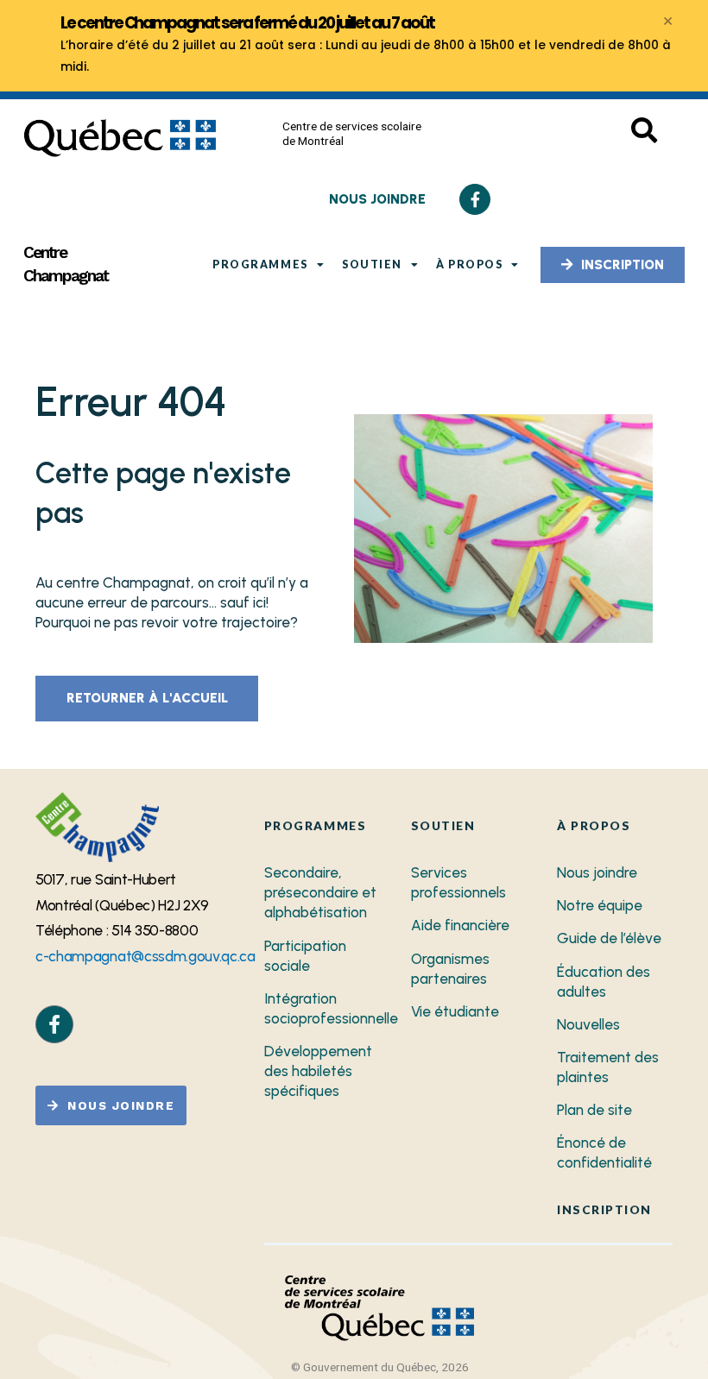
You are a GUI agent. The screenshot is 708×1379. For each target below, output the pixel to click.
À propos (469, 264)
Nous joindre (597, 872)
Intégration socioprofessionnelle (325, 1008)
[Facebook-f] (474, 199)
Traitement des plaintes (608, 1067)
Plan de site (594, 1109)
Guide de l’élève (609, 938)
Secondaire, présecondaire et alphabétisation (320, 892)
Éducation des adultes (603, 981)
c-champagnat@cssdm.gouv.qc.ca (145, 956)
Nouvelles (588, 1024)
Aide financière (460, 925)
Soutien (372, 264)
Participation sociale (305, 955)
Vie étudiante (455, 1011)
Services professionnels (458, 882)
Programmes (259, 264)
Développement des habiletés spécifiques (318, 1070)
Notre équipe (599, 905)
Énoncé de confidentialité (604, 1152)
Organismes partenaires (450, 968)
